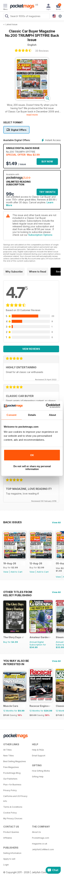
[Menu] (5, 6)
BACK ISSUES (12, 522)
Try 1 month (47, 192)
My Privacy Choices (12, 818)
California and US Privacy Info (15, 798)
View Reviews (31, 348)
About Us (36, 832)
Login (6, 864)
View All (56, 522)
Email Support (38, 755)
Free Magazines (11, 767)
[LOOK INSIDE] (32, 99)
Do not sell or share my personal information (32, 467)
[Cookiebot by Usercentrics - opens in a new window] (46, 406)
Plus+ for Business (12, 784)
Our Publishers (10, 779)
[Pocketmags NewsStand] (21, 6)
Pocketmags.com (40, 838)
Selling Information (12, 853)
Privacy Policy (10, 790)
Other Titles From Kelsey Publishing (17, 592)
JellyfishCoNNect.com (43, 849)
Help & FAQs (38, 750)
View (5, 571)
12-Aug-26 (36, 563)
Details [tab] (32, 415)
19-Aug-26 (9, 563)
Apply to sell (9, 859)
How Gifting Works (41, 771)
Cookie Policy (10, 812)
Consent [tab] (11, 415)
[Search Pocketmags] (7, 16)
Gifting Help (37, 776)
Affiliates (7, 838)
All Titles (7, 750)
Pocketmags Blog (12, 773)
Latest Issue (11, 24)
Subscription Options (40, 234)
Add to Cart (16, 571)
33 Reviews (42, 50)
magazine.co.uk (39, 843)
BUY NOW (47, 161)
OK (32, 455)
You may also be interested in (16, 660)
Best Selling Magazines (14, 761)
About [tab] (52, 415)
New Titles (8, 755)
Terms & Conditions (12, 807)
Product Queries (11, 832)
